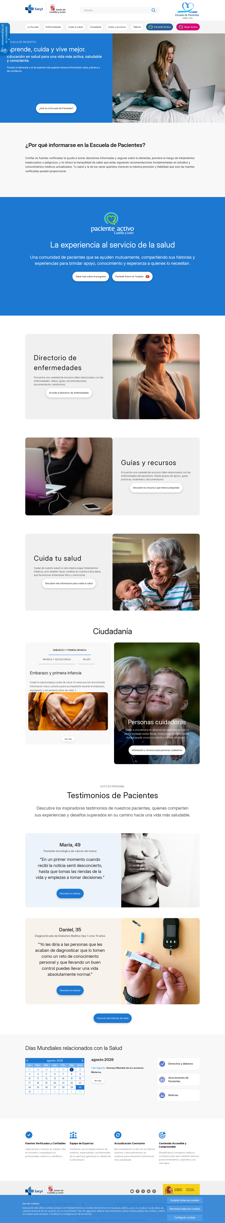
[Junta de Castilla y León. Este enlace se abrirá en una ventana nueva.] (57, 8)
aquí (88, 1211)
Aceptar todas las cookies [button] (184, 1200)
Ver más (68, 739)
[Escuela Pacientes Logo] (187, 10)
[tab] (70, 650)
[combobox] (115, 10)
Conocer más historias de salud (112, 1018)
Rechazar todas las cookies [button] (184, 1208)
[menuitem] (32, 27)
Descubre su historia (70, 893)
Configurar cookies (184, 1217)
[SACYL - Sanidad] (34, 8)
